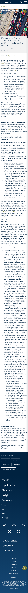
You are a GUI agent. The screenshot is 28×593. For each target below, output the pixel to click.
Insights (5, 6)
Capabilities (8, 485)
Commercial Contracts (9, 469)
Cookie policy (14, 564)
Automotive (16, 460)
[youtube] (18, 531)
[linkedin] (9, 531)
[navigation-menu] (25, 2)
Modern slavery (14, 567)
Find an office (9, 540)
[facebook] (4, 525)
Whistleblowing (14, 570)
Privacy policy (14, 558)
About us (6, 490)
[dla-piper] (6, 2)
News (3, 509)
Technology (6, 464)
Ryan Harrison (12, 56)
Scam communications (14, 573)
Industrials (5, 460)
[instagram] (14, 525)
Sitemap (13, 577)
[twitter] (23, 525)
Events (3, 513)
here (2, 63)
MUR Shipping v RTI (9, 212)
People (5, 479)
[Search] (21, 2)
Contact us (7, 550)
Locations (4, 505)
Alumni (3, 518)
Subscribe (7, 545)
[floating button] (24, 568)
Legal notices (14, 561)
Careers (5, 500)
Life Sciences (16, 464)
